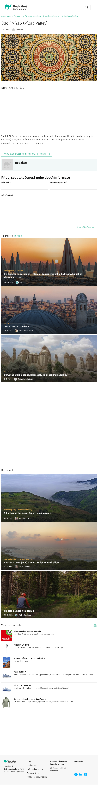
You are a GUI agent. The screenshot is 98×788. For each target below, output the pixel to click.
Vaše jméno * (7, 182)
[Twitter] (86, 774)
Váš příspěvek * (8, 195)
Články (17, 16)
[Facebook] (76, 774)
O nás (29, 761)
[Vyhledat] (86, 7)
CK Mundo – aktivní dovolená (58, 769)
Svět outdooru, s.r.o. (35, 769)
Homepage (6, 16)
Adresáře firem (33, 773)
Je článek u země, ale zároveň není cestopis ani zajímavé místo (50, 16)
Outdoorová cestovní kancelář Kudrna (58, 762)
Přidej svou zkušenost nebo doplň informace (25, 154)
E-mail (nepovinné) (58, 182)
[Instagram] (81, 774)
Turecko (18, 235)
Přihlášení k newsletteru (37, 777)
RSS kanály (78, 761)
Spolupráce (31, 765)
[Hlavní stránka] (14, 7)
